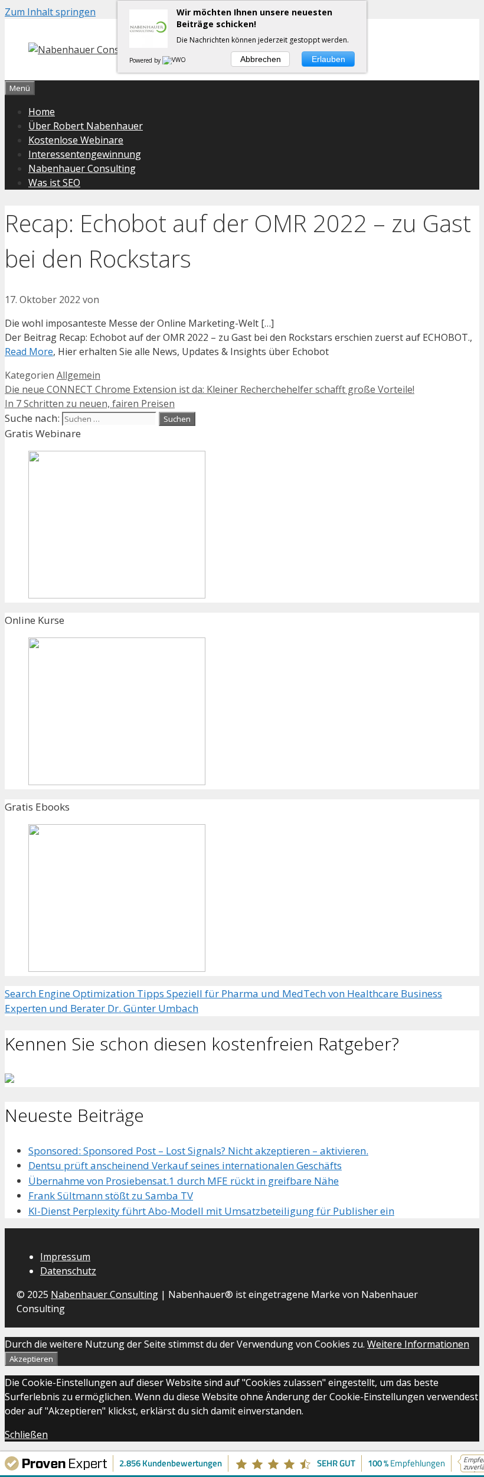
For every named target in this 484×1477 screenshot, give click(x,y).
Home (41, 111)
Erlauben (328, 59)
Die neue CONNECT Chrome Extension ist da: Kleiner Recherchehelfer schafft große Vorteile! (209, 389)
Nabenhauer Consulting (82, 168)
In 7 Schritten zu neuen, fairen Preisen (90, 403)
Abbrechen (260, 59)
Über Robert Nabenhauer (85, 125)
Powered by (145, 60)
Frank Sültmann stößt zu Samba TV (110, 1195)
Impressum (65, 1256)
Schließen (26, 1434)
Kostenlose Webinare (75, 140)
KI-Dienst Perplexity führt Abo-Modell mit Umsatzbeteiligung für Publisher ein (211, 1211)
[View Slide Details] (116, 594)
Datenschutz (68, 1270)
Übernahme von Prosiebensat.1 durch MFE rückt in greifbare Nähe (183, 1181)
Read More (29, 351)
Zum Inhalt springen (50, 11)
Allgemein (78, 375)
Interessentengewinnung (84, 154)
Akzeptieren (31, 1359)
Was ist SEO (54, 182)
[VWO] (174, 60)
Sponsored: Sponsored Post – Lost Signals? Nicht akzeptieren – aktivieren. (198, 1150)
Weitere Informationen (418, 1344)
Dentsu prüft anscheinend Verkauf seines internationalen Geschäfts (185, 1165)
